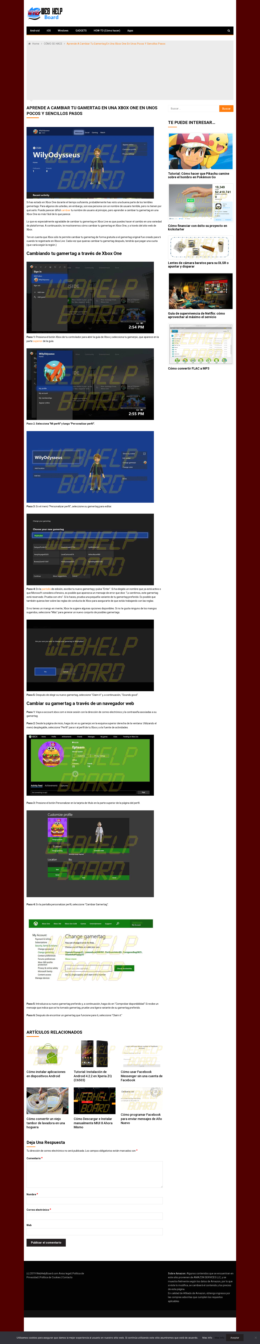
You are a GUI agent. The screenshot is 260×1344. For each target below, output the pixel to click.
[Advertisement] (130, 72)
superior (37, 341)
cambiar (65, 210)
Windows (63, 30)
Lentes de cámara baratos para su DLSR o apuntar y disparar (198, 264)
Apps (130, 30)
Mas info (207, 1337)
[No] (255, 1337)
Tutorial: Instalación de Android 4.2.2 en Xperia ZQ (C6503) (93, 1076)
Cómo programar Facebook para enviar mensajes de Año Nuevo (141, 1119)
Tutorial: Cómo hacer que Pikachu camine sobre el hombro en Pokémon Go (198, 175)
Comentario (35, 1158)
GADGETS (81, 30)
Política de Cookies (50, 1277)
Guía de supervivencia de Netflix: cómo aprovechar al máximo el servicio (196, 315)
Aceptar (234, 1337)
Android (35, 30)
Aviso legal (65, 1273)
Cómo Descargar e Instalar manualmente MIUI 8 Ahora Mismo (93, 1123)
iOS (49, 30)
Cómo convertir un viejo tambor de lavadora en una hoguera (46, 1123)
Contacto (67, 1277)
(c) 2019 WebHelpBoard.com (42, 1273)
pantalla (46, 589)
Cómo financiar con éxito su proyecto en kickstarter (197, 227)
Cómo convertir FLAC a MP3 (188, 368)
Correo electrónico (39, 1209)
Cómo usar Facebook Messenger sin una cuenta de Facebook (142, 1076)
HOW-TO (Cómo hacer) (107, 30)
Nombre (32, 1194)
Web (29, 1225)
